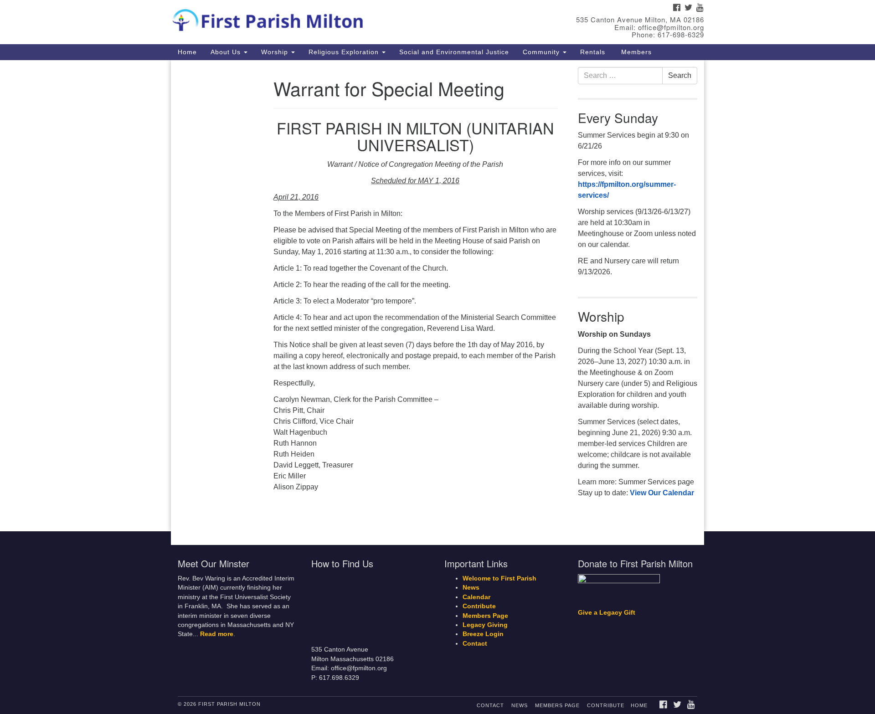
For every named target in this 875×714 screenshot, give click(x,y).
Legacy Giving (485, 625)
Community (542, 52)
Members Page (485, 615)
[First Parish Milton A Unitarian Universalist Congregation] (326, 18)
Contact (475, 643)
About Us (227, 52)
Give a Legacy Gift (606, 612)
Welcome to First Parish (499, 578)
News (471, 587)
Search (679, 75)
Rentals (592, 52)
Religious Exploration (345, 52)
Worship (275, 52)
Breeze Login (483, 634)
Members (635, 52)
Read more (216, 634)
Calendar (476, 597)
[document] (437, 296)
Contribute (479, 606)
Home (187, 52)
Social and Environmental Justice (454, 52)
